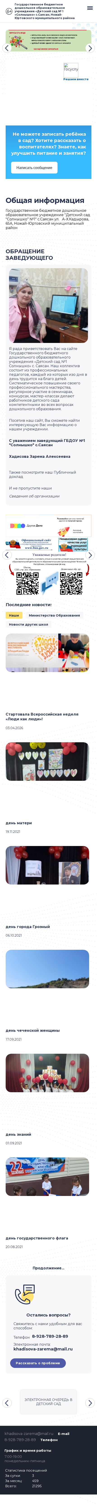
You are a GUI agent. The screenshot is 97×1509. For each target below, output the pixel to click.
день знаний (18, 1134)
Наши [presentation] (14, 615)
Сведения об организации (34, 496)
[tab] (14, 615)
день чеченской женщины (33, 1030)
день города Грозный (28, 927)
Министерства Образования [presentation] (54, 615)
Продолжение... (48, 1268)
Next (90, 48)
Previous (7, 48)
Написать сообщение (34, 168)
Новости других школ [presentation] (28, 624)
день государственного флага (37, 1238)
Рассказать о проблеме (38, 1363)
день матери (19, 823)
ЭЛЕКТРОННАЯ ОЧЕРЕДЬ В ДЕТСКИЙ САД (48, 1402)
